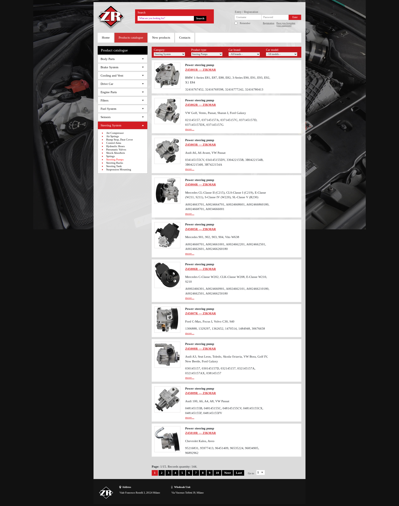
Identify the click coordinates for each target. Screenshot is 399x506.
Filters (104, 100)
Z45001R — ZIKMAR (200, 69)
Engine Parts (109, 92)
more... (189, 129)
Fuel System (108, 108)
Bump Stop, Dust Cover (119, 139)
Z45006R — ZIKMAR (200, 269)
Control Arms (113, 142)
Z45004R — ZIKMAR (200, 184)
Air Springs (112, 136)
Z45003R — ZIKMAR (200, 144)
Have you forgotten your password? (285, 24)
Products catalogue (131, 37)
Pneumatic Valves (116, 149)
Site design (278, 492)
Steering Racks (114, 162)
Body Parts (108, 59)
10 (217, 472)
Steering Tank (114, 166)
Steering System (111, 125)
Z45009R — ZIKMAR (200, 393)
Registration (268, 23)
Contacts (184, 37)
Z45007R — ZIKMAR (200, 313)
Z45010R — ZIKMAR (200, 433)
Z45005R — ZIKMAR (200, 229)
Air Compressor (115, 132)
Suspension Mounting (118, 169)
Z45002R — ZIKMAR (200, 104)
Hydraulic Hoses (115, 146)
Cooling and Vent (112, 75)
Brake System (109, 67)
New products (161, 37)
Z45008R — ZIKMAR (200, 348)
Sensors (106, 117)
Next (227, 472)
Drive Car (107, 84)
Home (106, 37)
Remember (245, 23)
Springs (110, 156)
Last (239, 472)
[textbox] (166, 18)
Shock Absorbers (115, 152)
